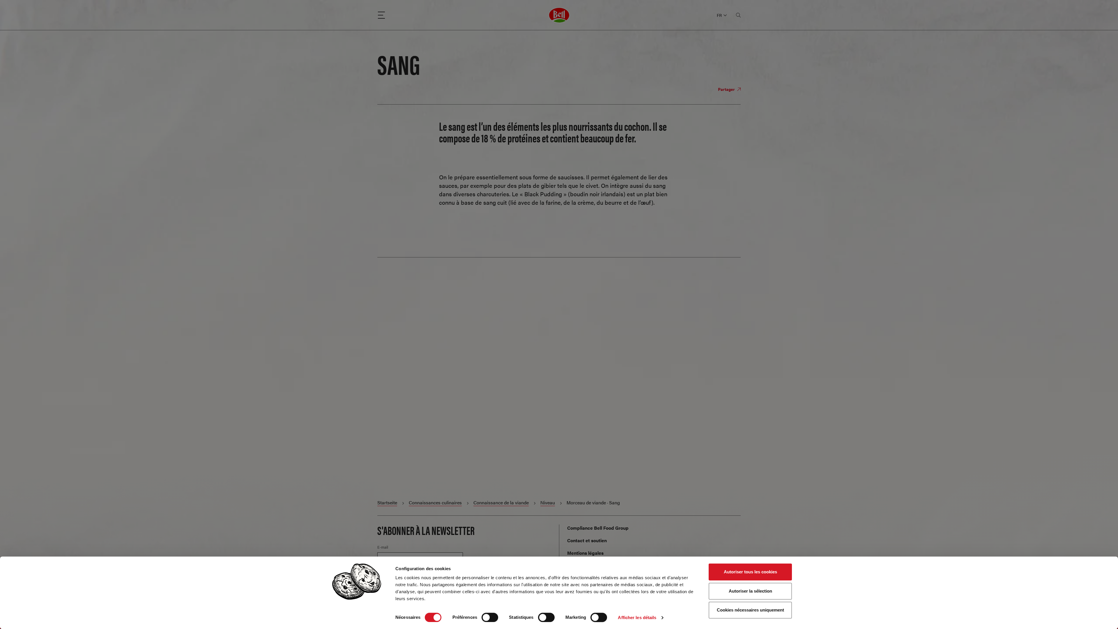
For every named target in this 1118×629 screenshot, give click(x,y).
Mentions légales (585, 553)
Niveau (547, 502)
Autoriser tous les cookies (750, 571)
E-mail (382, 547)
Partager (727, 89)
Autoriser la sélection (750, 591)
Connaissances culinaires (435, 502)
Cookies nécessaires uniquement (750, 609)
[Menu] (381, 15)
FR (719, 15)
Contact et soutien (587, 540)
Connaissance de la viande (501, 502)
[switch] (490, 617)
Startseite (387, 502)
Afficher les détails (637, 617)
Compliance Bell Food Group (598, 527)
